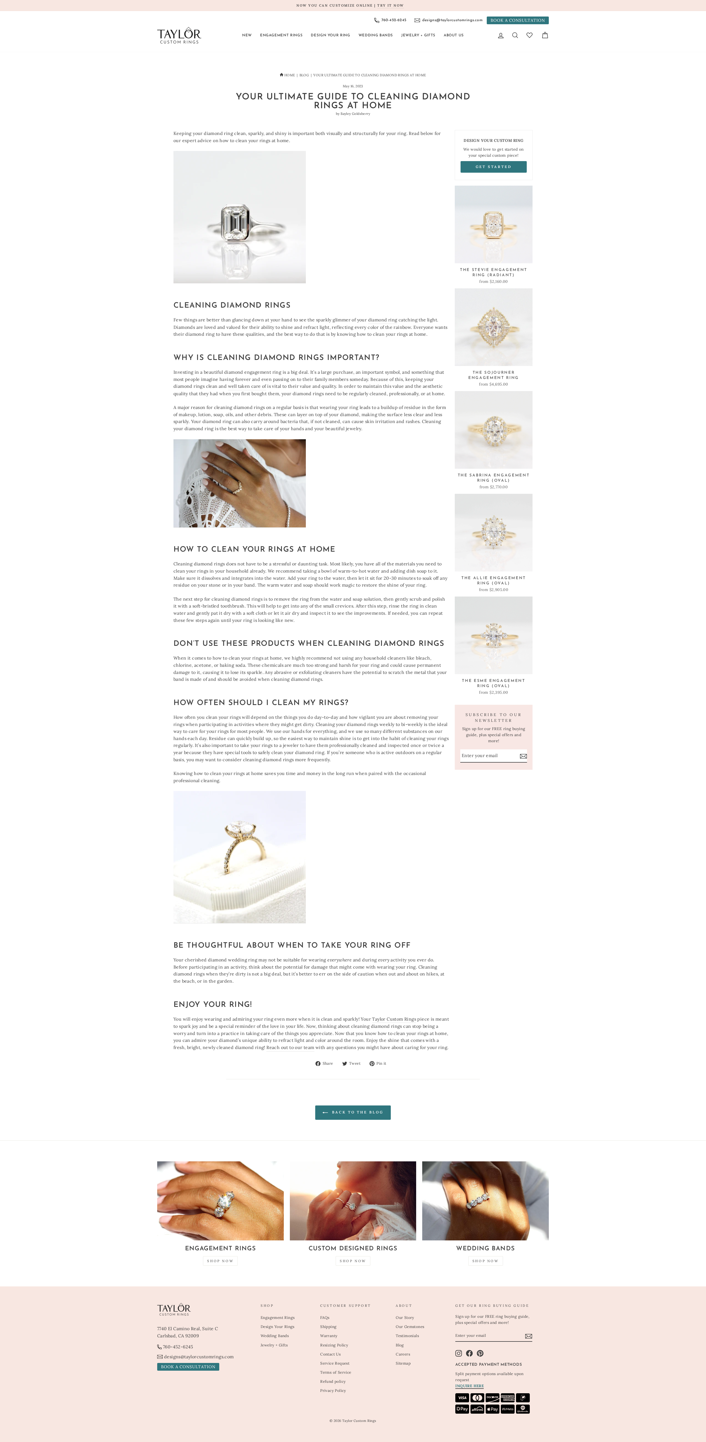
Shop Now (220, 1261)
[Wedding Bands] (485, 1200)
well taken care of (247, 386)
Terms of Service (335, 1372)
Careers (403, 1354)
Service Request (334, 1363)
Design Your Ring (330, 35)
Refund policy (333, 1381)
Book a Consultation (518, 20)
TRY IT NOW (390, 5)
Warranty (328, 1335)
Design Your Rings (278, 1326)
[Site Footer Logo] (206, 1309)
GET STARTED (494, 166)
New (247, 35)
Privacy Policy (333, 1390)
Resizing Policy (334, 1345)
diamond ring (382, 319)
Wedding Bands (376, 35)
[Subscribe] (523, 756)
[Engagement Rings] (220, 1200)
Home (289, 75)
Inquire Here (469, 1385)
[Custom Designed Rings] (353, 1200)
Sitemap (403, 1363)
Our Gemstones (410, 1326)
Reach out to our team (290, 1047)
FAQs (325, 1317)
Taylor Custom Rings (394, 1019)
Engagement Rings (281, 35)
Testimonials (407, 1335)
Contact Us (330, 1354)
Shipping (328, 1326)
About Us (454, 35)
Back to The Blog (356, 1112)
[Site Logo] (179, 35)
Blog (304, 75)
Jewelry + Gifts (418, 35)
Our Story (405, 1317)
